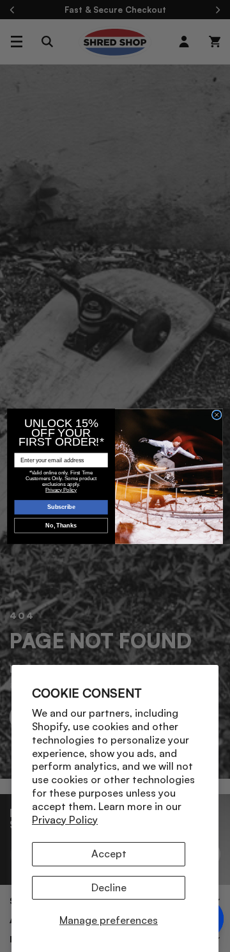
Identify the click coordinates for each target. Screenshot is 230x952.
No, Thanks (61, 525)
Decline (108, 887)
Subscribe (61, 507)
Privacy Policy (65, 819)
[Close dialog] (216, 414)
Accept (108, 853)
